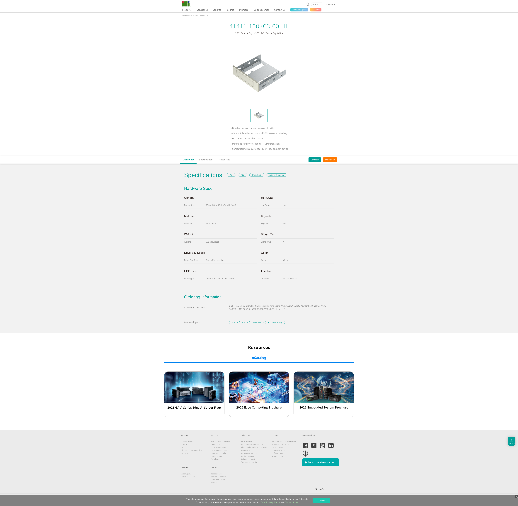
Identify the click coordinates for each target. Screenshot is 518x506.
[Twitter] (314, 444)
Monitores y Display (218, 453)
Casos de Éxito (216, 474)
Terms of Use (291, 502)
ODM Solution (246, 441)
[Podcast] (305, 452)
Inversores (185, 453)
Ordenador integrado (219, 447)
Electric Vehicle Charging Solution (254, 447)
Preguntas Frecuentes (280, 444)
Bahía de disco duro (200, 15)
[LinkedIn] (331, 444)
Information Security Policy (191, 450)
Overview (188, 159)
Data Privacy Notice (270, 502)
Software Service (278, 453)
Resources (224, 159)
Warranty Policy (278, 456)
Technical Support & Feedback (284, 441)
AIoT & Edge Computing (220, 441)
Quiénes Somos (187, 441)
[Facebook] (305, 444)
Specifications (206, 159)
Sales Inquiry (186, 474)
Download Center (218, 479)
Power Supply (216, 456)
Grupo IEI (184, 444)
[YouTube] (322, 444)
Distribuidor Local (188, 477)
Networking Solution (249, 453)
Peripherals (215, 459)
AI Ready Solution (248, 450)
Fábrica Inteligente (248, 459)
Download (330, 159)
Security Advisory (278, 447)
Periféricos (186, 15)
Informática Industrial (219, 450)
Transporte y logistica (249, 462)
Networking (215, 444)
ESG (182, 447)
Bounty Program (278, 450)
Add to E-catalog (277, 175)
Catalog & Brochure (218, 477)
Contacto (315, 159)
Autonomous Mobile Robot (252, 444)
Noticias (214, 482)
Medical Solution (247, 456)
